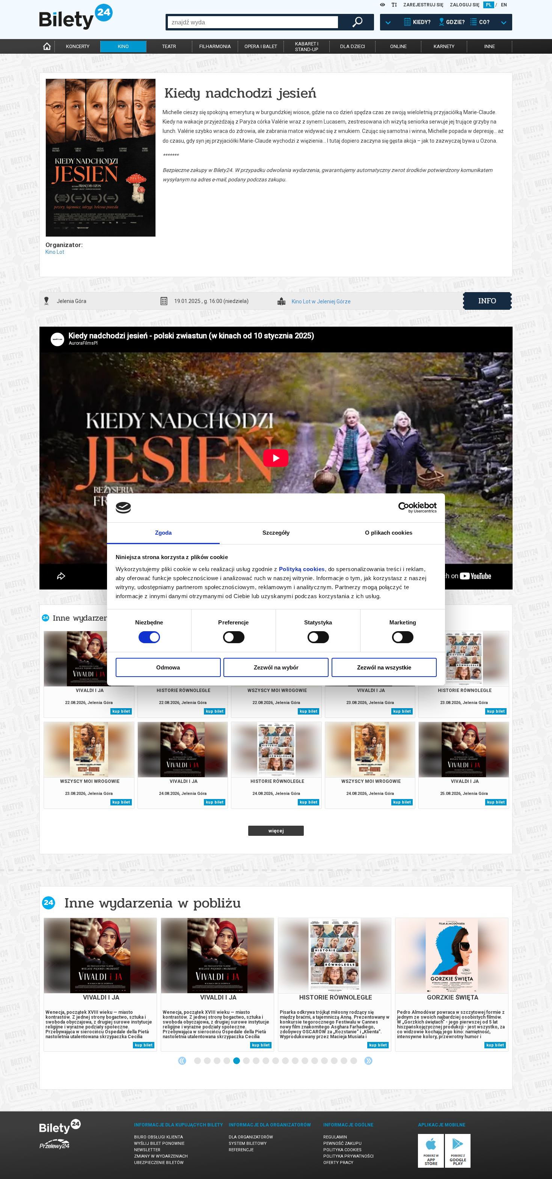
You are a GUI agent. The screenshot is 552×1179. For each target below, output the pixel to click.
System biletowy (248, 1143)
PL (489, 5)
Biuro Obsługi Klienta (158, 1137)
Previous (182, 1061)
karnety (444, 46)
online (398, 46)
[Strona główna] (76, 28)
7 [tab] (256, 1061)
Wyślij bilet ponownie (159, 1143)
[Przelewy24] (54, 1150)
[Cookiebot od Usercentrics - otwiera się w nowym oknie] (404, 507)
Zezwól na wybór (276, 667)
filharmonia (215, 46)
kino (123, 46)
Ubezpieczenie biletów (159, 1162)
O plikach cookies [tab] (388, 532)
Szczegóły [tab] (276, 532)
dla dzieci (352, 46)
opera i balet (260, 46)
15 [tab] (334, 1061)
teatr (169, 46)
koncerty (77, 46)
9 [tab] (276, 1061)
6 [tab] (246, 1061)
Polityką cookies (302, 569)
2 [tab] (207, 1061)
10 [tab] (286, 1061)
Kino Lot (54, 252)
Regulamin (335, 1137)
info (487, 300)
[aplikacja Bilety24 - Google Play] (458, 1166)
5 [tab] (237, 1061)
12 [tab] (305, 1061)
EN (504, 5)
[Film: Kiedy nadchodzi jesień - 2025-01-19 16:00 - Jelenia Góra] (100, 158)
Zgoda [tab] (163, 532)
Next (368, 1061)
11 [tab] (295, 1061)
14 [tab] (325, 1061)
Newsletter (147, 1149)
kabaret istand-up (306, 46)
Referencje (241, 1149)
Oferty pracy (338, 1162)
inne (489, 46)
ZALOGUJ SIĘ (465, 5)
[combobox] (253, 22)
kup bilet (121, 711)
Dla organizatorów (251, 1137)
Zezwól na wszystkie (384, 667)
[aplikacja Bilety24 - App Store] (431, 1166)
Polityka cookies (342, 1149)
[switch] (233, 637)
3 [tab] (217, 1061)
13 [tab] (315, 1061)
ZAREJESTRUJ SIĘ (423, 5)
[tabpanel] (100, 985)
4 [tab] (227, 1061)
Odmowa (168, 667)
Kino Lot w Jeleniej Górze (321, 302)
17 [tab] (354, 1061)
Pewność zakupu (342, 1143)
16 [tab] (344, 1061)
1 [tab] (198, 1061)
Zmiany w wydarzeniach (161, 1156)
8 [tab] (266, 1061)
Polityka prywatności (348, 1156)
